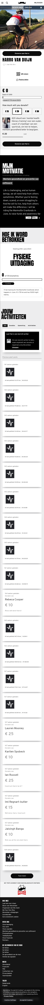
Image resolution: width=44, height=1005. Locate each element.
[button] (2, 3)
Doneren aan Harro (22, 144)
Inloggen (15, 347)
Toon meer (22, 876)
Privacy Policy (8, 996)
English (28, 7)
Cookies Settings (10, 1000)
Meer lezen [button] (33, 218)
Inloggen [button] (38, 3)
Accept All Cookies (26, 1000)
